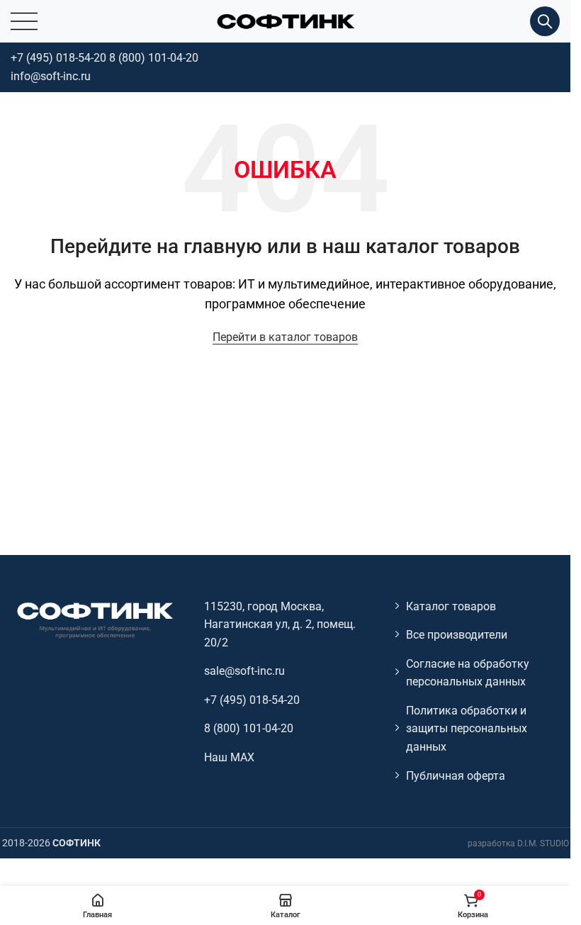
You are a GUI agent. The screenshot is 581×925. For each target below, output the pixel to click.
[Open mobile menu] (24, 21)
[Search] (545, 21)
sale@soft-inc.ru (244, 671)
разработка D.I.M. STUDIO (518, 843)
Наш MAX (229, 757)
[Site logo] (285, 20)
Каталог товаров (451, 606)
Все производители (456, 634)
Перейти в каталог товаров (285, 337)
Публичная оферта (455, 776)
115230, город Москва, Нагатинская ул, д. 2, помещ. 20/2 (280, 624)
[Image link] (94, 619)
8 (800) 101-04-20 (153, 58)
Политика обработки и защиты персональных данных (466, 728)
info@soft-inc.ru (51, 76)
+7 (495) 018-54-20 (58, 58)
